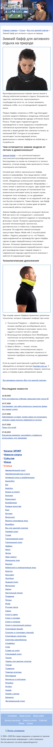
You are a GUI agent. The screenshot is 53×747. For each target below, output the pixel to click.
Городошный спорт (13, 542)
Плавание (9, 596)
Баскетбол (10, 481)
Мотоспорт (10, 586)
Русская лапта (11, 607)
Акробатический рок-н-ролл (17, 474)
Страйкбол (10, 643)
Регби (7, 604)
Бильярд (9, 495)
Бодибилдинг (11, 503)
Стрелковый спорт (13, 654)
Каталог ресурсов (12, 720)
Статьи (22, 30)
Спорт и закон (11, 614)
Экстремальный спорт (15, 701)
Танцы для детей (9, 427)
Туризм (8, 665)
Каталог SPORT (12, 451)
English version (11, 2)
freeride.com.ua (40, 366)
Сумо (7, 647)
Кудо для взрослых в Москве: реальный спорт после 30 (25, 399)
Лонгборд (9, 578)
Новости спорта (13, 454)
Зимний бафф (9, 155)
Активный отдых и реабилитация (20, 477)
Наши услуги (25, 716)
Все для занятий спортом (37, 30)
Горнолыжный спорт (14, 539)
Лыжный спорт (11, 582)
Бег (6, 485)
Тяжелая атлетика (13, 672)
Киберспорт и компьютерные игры (20, 567)
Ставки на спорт (12, 650)
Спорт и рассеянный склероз (18, 625)
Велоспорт (10, 517)
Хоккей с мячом (12, 694)
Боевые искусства (13, 506)
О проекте (12, 716)
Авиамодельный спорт (15, 470)
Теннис (8, 658)
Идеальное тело (12, 560)
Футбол (8, 686)
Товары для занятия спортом (18, 661)
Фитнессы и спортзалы (15, 679)
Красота (9, 571)
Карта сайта (38, 716)
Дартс (7, 549)
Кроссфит (9, 575)
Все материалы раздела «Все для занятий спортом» (24, 380)
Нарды (8, 589)
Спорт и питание (12, 622)
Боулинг (9, 513)
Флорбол (9, 683)
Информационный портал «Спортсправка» (16, 10)
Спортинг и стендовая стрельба (19, 632)
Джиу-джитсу (11, 557)
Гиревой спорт (11, 531)
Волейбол (9, 524)
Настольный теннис (14, 593)
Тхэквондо (9, 668)
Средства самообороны (16, 640)
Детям (8, 553)
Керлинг (9, 564)
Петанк (8, 600)
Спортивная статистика (15, 636)
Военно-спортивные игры (16, 521)
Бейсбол (9, 488)
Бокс (7, 510)
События (9, 458)
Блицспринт (10, 499)
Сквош (8, 611)
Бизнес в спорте (12, 492)
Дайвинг (9, 546)
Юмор (7, 462)
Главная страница (10, 30)
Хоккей (8, 690)
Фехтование (10, 676)
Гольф (8, 535)
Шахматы (9, 697)
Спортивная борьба (14, 629)
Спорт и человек (12, 618)
